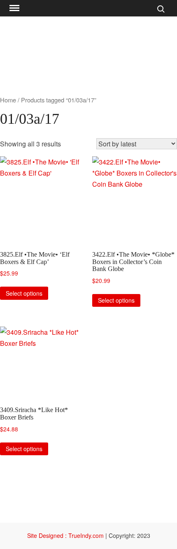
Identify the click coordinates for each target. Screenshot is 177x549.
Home (8, 99)
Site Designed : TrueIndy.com (66, 535)
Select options (24, 293)
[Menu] (13, 8)
